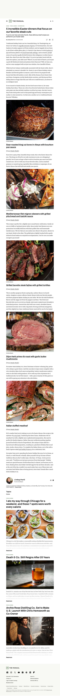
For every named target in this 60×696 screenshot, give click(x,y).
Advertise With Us (34, 680)
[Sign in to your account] (51, 21)
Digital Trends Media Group (11, 686)
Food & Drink (9, 498)
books (50, 309)
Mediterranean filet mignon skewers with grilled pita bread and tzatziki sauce (28, 215)
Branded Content (9, 682)
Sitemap (15, 688)
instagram (50, 480)
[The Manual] (16, 21)
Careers (20, 686)
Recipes (8, 494)
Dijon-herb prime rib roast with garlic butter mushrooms (26, 358)
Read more (9, 550)
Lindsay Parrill (10, 39)
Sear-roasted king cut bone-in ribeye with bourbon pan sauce (29, 146)
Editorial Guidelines (34, 678)
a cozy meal (16, 435)
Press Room (9, 688)
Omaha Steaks (9, 141)
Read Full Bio (18, 487)
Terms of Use (43, 686)
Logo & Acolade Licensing (11, 680)
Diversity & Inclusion (35, 686)
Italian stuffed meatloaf (17, 425)
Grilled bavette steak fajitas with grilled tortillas (28, 285)
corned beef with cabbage (30, 53)
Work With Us (26, 686)
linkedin (53, 480)
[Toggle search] (53, 21)
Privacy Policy (50, 686)
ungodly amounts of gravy (27, 46)
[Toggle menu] (7, 21)
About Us (32, 676)
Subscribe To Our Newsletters (12, 676)
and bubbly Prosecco (25, 449)
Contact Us (8, 678)
